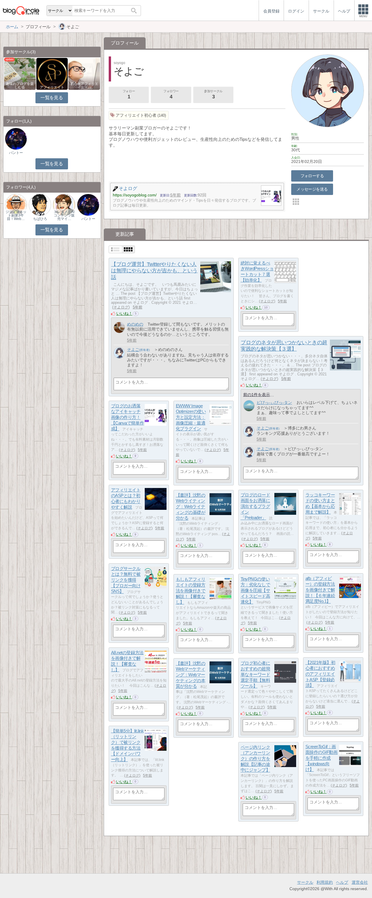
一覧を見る (51, 97)
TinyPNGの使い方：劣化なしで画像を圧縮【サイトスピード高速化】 (255, 590)
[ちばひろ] (40, 205)
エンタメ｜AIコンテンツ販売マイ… (64, 215)
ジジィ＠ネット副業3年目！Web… (16, 215)
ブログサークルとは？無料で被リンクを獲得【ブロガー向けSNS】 (126, 580)
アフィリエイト (52, 87)
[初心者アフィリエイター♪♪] (84, 73)
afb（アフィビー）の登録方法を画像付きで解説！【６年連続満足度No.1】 (320, 590)
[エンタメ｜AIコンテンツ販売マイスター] (64, 205)
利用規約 (324, 882)
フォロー (129, 94)
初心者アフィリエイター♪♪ (84, 85)
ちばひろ (40, 219)
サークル (305, 882)
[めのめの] (119, 327)
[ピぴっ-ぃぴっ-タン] (249, 405)
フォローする (312, 175)
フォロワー (171, 94)
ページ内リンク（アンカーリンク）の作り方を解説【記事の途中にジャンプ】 (255, 759)
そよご (133, 349)
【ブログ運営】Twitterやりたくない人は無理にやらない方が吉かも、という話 (154, 271)
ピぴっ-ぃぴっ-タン (274, 402)
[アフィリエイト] (52, 73)
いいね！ (124, 313)
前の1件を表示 (256, 394)
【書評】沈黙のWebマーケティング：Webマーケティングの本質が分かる (190, 675)
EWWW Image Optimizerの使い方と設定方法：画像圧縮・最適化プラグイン (191, 417)
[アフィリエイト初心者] (139, 115)
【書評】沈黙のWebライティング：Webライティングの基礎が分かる (190, 507)
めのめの (135, 324)
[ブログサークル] (21, 10)
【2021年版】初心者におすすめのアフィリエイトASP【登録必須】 (320, 674)
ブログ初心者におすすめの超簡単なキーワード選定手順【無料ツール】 (255, 674)
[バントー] (16, 138)
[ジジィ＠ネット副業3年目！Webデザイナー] (16, 205)
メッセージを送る (312, 189)
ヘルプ (342, 882)
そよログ (120, 307)
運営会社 (360, 882)
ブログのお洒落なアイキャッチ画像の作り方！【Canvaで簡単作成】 (127, 417)
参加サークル (213, 94)
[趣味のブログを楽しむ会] (20, 73)
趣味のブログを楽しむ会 (20, 85)
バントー (16, 153)
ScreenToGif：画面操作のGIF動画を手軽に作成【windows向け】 (321, 758)
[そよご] (119, 353)
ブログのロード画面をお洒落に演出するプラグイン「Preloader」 (255, 506)
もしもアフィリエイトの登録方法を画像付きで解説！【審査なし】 (190, 591)
